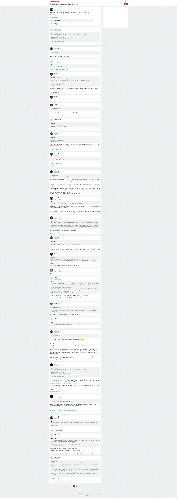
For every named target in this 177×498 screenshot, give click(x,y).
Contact (99, 493)
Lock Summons (57, 29)
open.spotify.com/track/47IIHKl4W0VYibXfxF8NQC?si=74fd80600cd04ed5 (66, 100)
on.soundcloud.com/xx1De (56, 24)
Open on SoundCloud (55, 20)
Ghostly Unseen (57, 364)
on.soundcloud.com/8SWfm (56, 430)
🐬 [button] (63, 270)
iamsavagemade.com (55, 391)
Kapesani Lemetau (58, 270)
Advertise (94, 493)
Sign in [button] (126, 1)
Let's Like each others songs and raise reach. (62, 4)
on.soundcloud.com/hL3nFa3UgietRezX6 (59, 69)
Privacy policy (79, 493)
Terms (89, 493)
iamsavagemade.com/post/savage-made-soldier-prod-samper (63, 383)
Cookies (84, 493)
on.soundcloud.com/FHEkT (56, 149)
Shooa (55, 73)
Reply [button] (126, 4)
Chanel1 (55, 9)
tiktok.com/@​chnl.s (54, 23)
